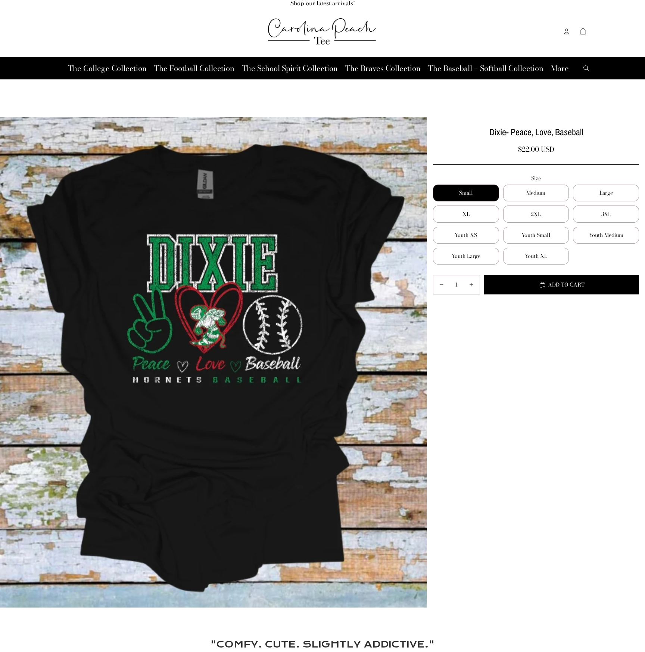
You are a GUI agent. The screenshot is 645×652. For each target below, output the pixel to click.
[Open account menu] (566, 31)
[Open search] (586, 68)
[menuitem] (560, 68)
